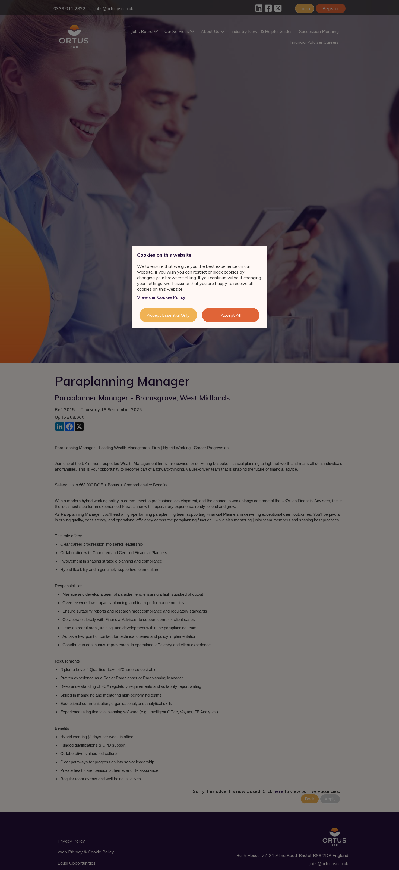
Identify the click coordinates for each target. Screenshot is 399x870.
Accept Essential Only (168, 315)
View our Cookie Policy (161, 297)
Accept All (231, 315)
